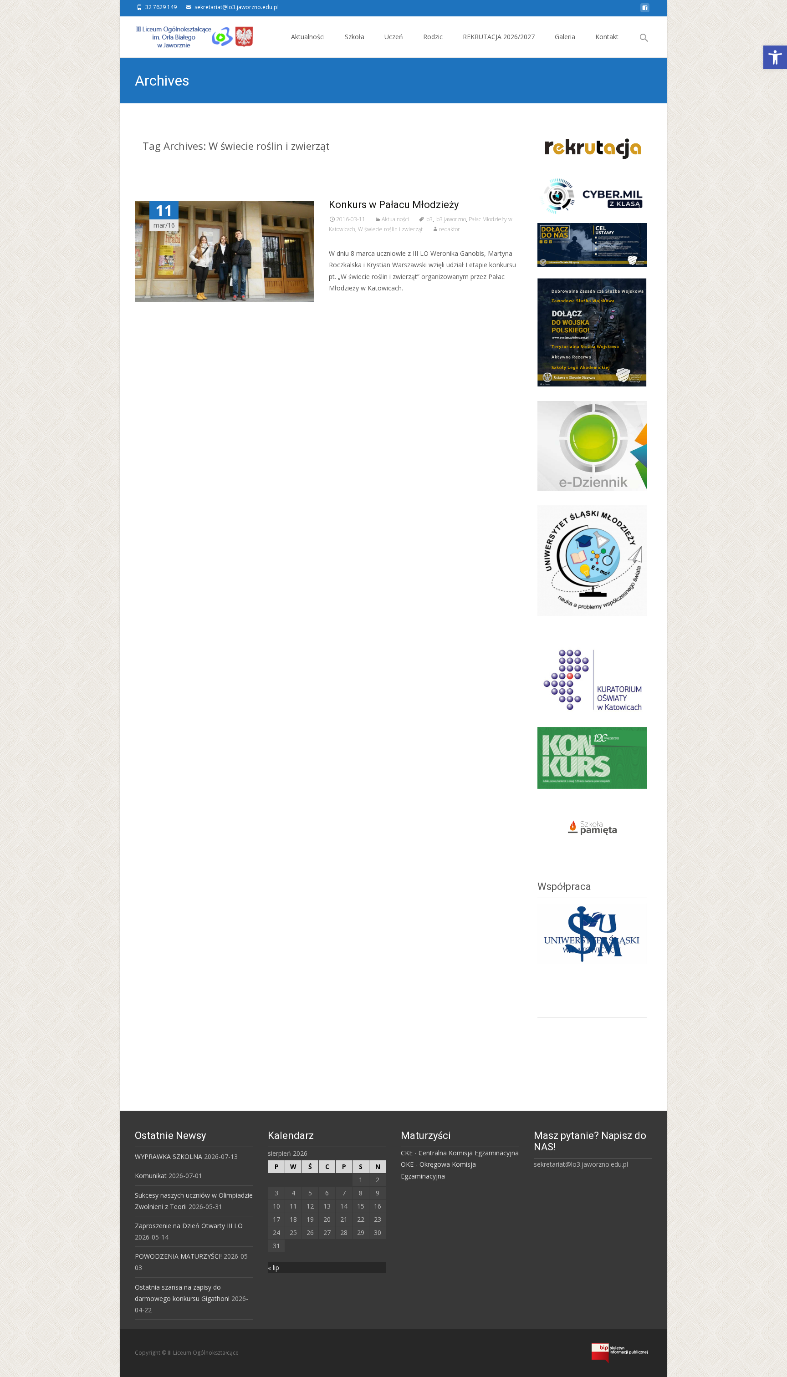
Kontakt (606, 36)
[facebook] (644, 10)
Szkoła (354, 36)
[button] (775, 57)
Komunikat (151, 1175)
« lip (273, 1267)
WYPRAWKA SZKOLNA (168, 1156)
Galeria (565, 36)
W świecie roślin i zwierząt (390, 229)
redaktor (449, 229)
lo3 (429, 219)
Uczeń (393, 36)
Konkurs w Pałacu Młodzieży (394, 204)
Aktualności (308, 36)
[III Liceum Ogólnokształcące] (187, 34)
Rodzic (433, 36)
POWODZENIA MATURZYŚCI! (178, 1256)
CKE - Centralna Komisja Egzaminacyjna (460, 1152)
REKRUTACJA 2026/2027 (499, 36)
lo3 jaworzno (450, 219)
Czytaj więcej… (353, 304)
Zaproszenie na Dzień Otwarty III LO (189, 1225)
